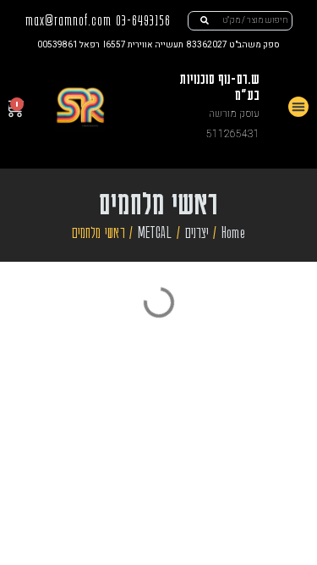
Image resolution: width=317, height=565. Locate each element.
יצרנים (197, 232)
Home (233, 232)
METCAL (155, 232)
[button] (298, 107)
